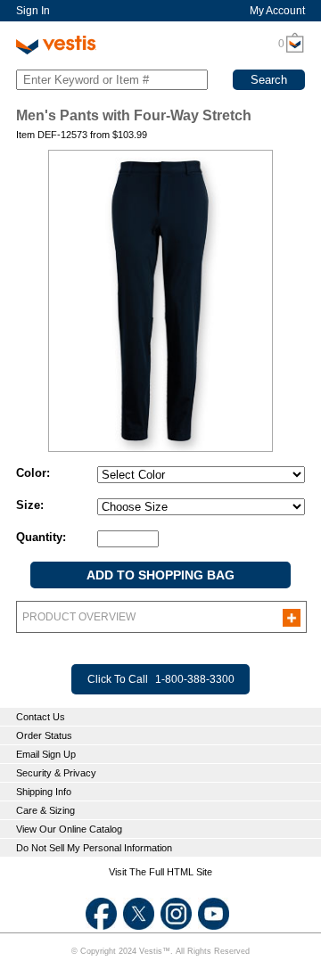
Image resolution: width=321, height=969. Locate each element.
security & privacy (56, 773)
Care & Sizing (45, 810)
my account (277, 10)
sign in (33, 10)
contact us (40, 716)
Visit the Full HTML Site (160, 871)
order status (44, 735)
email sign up (46, 754)
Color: (33, 473)
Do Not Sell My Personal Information (94, 847)
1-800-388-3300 (195, 679)
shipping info (43, 791)
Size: (30, 505)
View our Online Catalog (69, 829)
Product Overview (79, 617)
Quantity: (41, 537)
